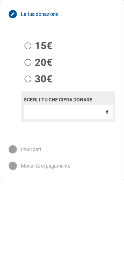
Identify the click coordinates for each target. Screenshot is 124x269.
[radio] (36, 46)
